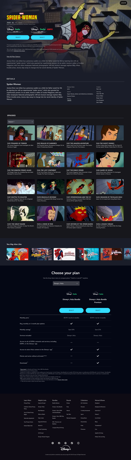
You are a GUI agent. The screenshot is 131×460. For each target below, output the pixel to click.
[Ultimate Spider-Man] (64, 254)
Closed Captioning (42, 429)
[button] (44, 400)
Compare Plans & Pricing (58, 427)
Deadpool (97, 403)
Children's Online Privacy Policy (29, 407)
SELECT (18, 37)
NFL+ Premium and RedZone (56, 423)
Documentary (84, 421)
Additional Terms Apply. (19, 50)
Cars (96, 429)
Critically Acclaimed (85, 410)
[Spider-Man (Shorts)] (111, 254)
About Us (40, 425)
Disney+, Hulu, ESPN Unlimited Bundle (57, 411)
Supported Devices (42, 421)
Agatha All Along (99, 433)
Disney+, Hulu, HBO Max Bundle (58, 417)
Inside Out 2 (97, 410)
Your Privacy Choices (28, 422)
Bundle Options (55, 403)
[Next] (127, 254)
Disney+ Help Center (62, 379)
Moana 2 (97, 414)
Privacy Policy (27, 403)
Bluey (96, 421)
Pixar (68, 406)
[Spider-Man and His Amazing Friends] (17, 254)
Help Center (41, 418)
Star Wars (69, 414)
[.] (53, 443)
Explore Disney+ (42, 403)
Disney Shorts (84, 418)
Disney (68, 403)
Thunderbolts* (98, 425)
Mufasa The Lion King (100, 436)
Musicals (83, 406)
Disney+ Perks (41, 406)
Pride (82, 425)
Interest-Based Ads (28, 425)
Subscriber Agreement (29, 418)
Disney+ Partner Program (44, 436)
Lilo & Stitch (97, 418)
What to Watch (41, 414)
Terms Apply (23, 369)
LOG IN (123, 3)
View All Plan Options (13, 56)
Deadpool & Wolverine (100, 406)
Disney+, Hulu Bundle (57, 406)
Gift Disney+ (41, 433)
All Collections (84, 403)
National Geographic (71, 418)
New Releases (41, 410)
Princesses (83, 429)
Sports (82, 414)
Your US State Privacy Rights (29, 413)
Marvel (68, 410)
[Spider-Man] (41, 254)
